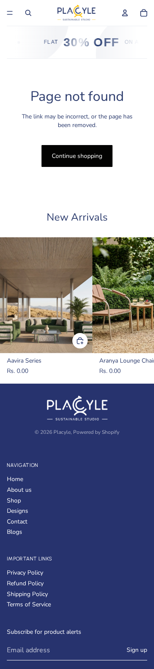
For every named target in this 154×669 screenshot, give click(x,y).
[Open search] (28, 12)
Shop (14, 500)
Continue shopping (77, 156)
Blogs (14, 532)
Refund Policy (25, 583)
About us (19, 490)
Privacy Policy (25, 573)
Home (15, 479)
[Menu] (10, 13)
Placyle (62, 432)
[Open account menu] (125, 12)
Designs (17, 511)
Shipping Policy (27, 594)
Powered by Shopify (96, 432)
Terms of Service (29, 604)
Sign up (137, 650)
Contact (17, 522)
